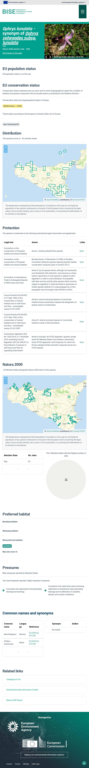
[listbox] (14, 2)
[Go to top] (84, 763)
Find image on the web (12, 53)
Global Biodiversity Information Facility (22, 690)
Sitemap (26, 764)
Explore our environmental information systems (44, 755)
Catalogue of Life (13, 679)
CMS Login (36, 764)
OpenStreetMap (52, 200)
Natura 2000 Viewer (14, 700)
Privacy (17, 764)
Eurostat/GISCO (78, 200)
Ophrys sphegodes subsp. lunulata (20, 38)
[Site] (30, 11)
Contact (9, 764)
